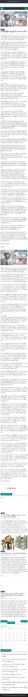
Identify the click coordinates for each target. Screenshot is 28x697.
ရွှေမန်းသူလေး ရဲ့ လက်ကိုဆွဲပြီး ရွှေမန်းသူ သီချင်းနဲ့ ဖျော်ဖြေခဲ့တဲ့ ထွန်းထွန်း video (14, 688)
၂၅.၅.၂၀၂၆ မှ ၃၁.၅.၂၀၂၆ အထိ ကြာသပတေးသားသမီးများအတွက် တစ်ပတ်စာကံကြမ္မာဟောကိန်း (14, 670)
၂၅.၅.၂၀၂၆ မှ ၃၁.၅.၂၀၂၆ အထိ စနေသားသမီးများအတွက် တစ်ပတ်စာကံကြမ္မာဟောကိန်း (14, 660)
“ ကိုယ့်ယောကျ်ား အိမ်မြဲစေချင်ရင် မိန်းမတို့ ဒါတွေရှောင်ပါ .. (4, 621)
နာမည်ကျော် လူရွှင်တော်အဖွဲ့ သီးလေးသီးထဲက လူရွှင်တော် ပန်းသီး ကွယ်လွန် (14, 678)
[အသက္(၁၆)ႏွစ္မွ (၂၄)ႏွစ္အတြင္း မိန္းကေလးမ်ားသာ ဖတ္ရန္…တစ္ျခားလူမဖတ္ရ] (14, 504)
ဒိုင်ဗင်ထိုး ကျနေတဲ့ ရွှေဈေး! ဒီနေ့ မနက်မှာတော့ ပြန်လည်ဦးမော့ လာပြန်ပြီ (14, 655)
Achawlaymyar (12, 33)
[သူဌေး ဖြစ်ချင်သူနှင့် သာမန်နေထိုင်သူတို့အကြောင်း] (14, 542)
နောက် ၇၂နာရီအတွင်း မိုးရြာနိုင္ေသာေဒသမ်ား (11, 674)
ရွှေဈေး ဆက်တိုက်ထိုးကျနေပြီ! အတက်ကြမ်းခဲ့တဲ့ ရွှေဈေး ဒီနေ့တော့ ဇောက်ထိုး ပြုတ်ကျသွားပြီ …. (14, 683)
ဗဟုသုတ (2, 29)
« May (2, 646)
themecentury (23, 695)
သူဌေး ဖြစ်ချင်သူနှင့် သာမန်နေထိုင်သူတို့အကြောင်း (14, 553)
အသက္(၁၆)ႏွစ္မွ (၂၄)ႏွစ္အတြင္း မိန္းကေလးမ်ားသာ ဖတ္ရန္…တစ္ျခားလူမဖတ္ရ (13, 516)
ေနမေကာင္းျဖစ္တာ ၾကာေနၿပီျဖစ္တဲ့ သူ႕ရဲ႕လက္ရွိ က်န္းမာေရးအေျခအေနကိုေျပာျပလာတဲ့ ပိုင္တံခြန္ (24, 621)
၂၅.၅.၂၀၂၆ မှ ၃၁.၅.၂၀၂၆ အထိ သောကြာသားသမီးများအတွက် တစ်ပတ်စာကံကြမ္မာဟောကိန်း (13, 665)
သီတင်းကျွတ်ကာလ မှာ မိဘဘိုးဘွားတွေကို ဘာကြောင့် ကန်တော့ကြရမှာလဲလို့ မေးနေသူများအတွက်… (13, 595)
